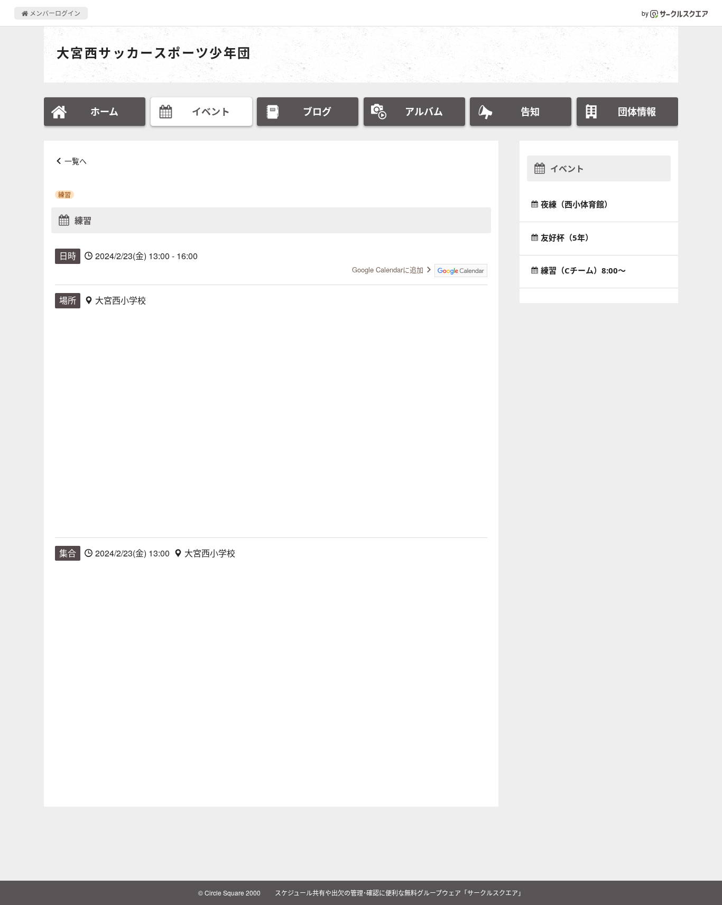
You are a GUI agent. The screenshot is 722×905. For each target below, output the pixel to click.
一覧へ (75, 161)
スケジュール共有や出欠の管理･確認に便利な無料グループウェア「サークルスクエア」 (399, 892)
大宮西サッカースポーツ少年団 (154, 52)
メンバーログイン (54, 12)
